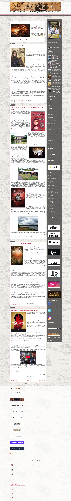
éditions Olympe (50, 208)
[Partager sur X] (30, 100)
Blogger (39, 460)
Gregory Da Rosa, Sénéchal (17, 46)
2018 (11, 474)
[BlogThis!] (29, 100)
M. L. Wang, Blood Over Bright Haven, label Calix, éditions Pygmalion (56, 63)
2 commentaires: (23, 236)
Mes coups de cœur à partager (17, 304)
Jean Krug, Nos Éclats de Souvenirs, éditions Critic (55, 57)
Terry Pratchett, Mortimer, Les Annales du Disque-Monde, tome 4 (56, 70)
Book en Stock (50, 175)
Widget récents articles (51, 52)
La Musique (49, 108)
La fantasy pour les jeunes (51, 129)
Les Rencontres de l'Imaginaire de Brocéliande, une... (18, 485)
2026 (11, 464)
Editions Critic (50, 181)
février (13, 494)
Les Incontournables (50, 149)
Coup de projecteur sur (16, 101)
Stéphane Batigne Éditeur (51, 198)
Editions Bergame (50, 179)
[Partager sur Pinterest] (31, 100)
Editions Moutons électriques (52, 189)
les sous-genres (50, 99)
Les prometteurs (50, 117)
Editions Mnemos (50, 188)
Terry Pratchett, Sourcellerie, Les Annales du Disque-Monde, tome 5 (56, 83)
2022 (11, 469)
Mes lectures (49, 140)
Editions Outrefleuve (50, 191)
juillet (12, 483)
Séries (48, 109)
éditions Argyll (50, 201)
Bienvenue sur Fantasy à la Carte (52, 42)
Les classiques (50, 114)
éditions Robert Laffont (51, 212)
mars (12, 493)
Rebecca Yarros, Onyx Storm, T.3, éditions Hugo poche (56, 89)
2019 (11, 473)
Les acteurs (49, 157)
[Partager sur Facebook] (30, 100)
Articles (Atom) (30, 383)
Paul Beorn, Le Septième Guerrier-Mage (21, 244)
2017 (11, 475)
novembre (13, 478)
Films (48, 105)
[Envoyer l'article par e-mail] (26, 100)
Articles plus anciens (42, 380)
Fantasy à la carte (13, 453)
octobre (13, 479)
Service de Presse (50, 218)
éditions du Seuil (50, 214)
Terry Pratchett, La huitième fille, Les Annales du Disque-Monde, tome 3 (56, 76)
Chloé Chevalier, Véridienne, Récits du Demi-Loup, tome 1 (24, 310)
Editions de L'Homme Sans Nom (52, 192)
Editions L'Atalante (50, 185)
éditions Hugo (49, 205)
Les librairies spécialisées (51, 123)
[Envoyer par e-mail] (28, 100)
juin (12, 489)
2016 (11, 497)
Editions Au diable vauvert (51, 178)
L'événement (49, 155)
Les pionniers (49, 115)
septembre (13, 480)
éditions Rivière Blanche (51, 211)
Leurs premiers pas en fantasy (23, 101)
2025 (11, 465)
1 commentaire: (23, 100)
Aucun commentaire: (24, 303)
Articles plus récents (14, 380)
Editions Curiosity (50, 182)
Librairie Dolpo (50, 195)
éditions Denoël (50, 202)
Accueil (28, 380)
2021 (11, 470)
